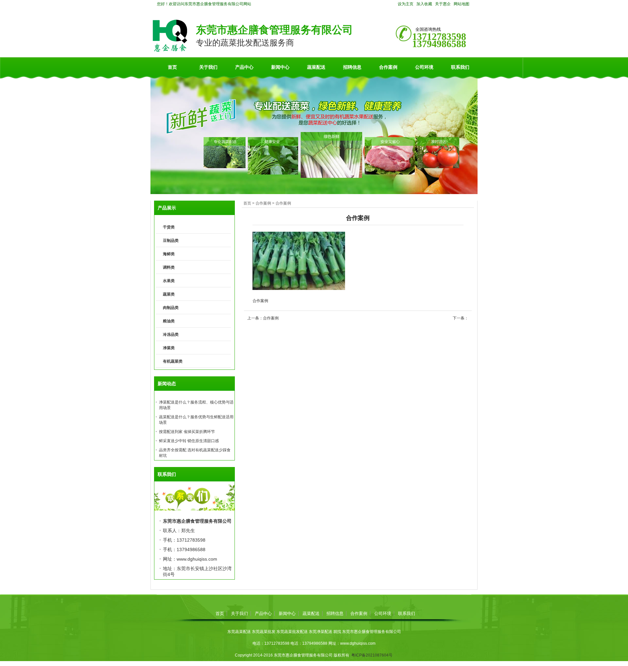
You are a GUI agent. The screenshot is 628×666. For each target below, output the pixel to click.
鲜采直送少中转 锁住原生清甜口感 (189, 441)
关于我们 (208, 67)
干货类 (169, 227)
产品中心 (244, 67)
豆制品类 (171, 240)
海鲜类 (169, 254)
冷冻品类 (171, 334)
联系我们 (460, 67)
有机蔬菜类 (173, 361)
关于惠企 (443, 4)
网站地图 (461, 4)
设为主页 (405, 4)
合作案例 (388, 67)
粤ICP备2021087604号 (371, 655)
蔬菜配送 (316, 67)
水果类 (169, 281)
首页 (172, 67)
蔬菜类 (169, 294)
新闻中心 (280, 67)
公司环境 (424, 67)
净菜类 (169, 348)
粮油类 (169, 321)
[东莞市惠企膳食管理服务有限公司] (169, 50)
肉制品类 (171, 307)
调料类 (169, 267)
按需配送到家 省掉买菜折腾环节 (187, 431)
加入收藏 (424, 4)
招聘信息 (352, 67)
